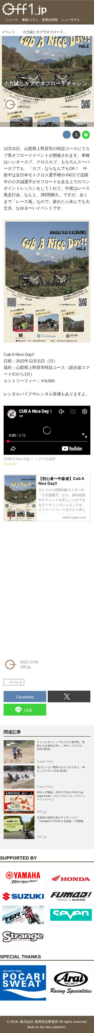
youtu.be (10, 464)
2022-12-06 (29, 102)
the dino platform (53, 1027)
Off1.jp (25, 106)
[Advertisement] (40, 555)
